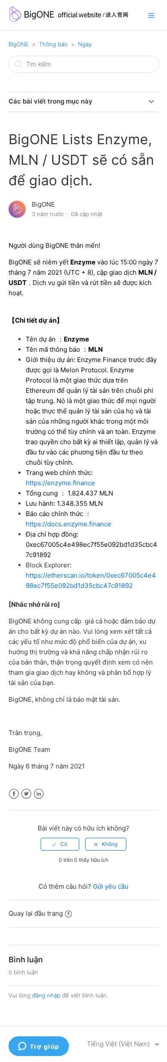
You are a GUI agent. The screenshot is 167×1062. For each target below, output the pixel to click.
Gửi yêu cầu (110, 886)
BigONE (19, 44)
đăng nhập (46, 995)
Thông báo (53, 44)
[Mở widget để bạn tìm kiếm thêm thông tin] (39, 1047)
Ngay (85, 44)
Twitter (26, 794)
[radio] (60, 844)
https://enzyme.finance (60, 483)
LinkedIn (38, 794)
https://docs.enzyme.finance (68, 524)
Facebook (14, 794)
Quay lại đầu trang (36, 913)
